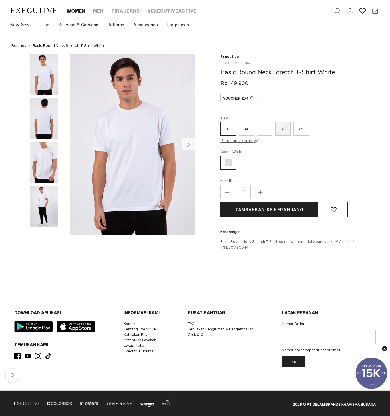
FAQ (191, 324)
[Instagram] (38, 356)
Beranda (18, 45)
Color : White (231, 152)
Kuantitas (228, 181)
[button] (334, 210)
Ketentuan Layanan (140, 340)
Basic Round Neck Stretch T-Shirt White (68, 45)
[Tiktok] (48, 356)
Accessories (145, 24)
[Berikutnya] (188, 144)
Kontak (130, 324)
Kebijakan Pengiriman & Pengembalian (220, 329)
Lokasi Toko (134, 345)
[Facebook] (17, 356)
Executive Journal (139, 351)
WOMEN (76, 10)
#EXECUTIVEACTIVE (172, 10)
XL (283, 129)
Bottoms (115, 24)
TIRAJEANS (125, 10)
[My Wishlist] (362, 10)
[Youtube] (28, 356)
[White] (228, 163)
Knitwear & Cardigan (78, 24)
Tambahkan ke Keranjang (269, 209)
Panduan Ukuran (236, 140)
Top (45, 24)
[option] (132, 144)
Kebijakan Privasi (138, 334)
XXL (301, 129)
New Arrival (21, 24)
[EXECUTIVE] (34, 10)
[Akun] (350, 10)
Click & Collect (200, 334)
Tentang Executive (140, 329)
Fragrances (178, 24)
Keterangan (230, 232)
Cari (293, 362)
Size (224, 117)
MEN (98, 10)
